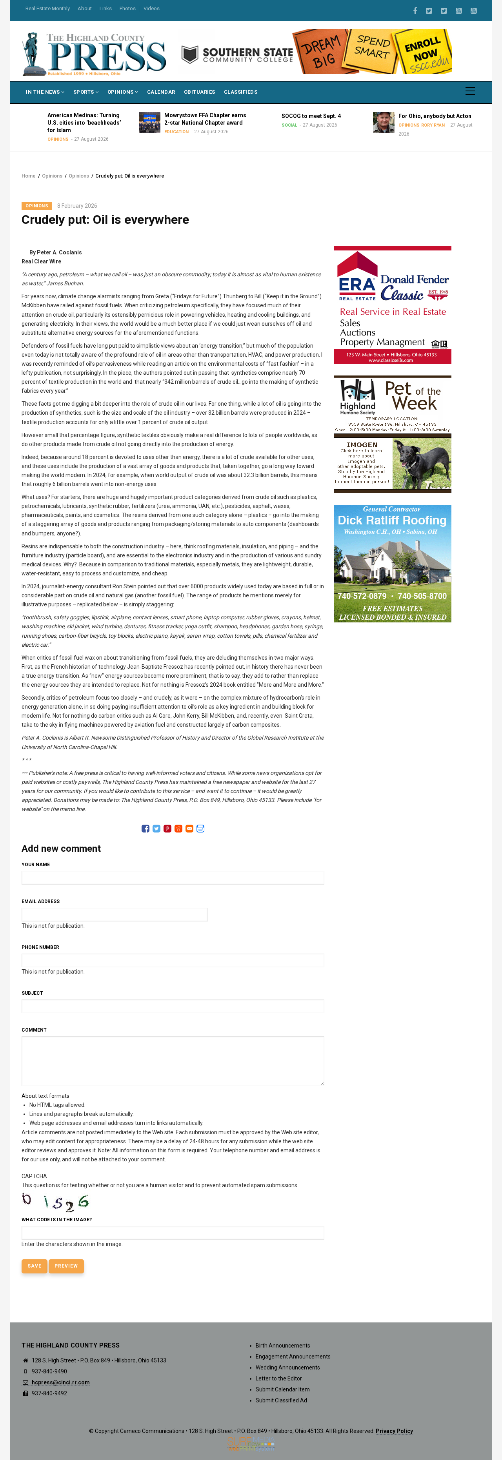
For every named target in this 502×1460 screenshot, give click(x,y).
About (85, 8)
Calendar (161, 92)
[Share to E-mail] (189, 828)
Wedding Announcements (288, 1367)
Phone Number (40, 947)
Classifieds (241, 92)
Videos (152, 8)
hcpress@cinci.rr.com (60, 1382)
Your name (36, 864)
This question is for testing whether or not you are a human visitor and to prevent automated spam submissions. (160, 1210)
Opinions (121, 92)
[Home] (95, 53)
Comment (34, 1030)
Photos (128, 8)
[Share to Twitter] (156, 828)
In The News (43, 92)
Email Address (41, 901)
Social (282, 125)
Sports (84, 92)
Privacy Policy (394, 1431)
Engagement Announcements (293, 1356)
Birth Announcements (283, 1345)
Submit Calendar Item (283, 1389)
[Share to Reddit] (178, 828)
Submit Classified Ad (281, 1400)
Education (170, 131)
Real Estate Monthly (47, 8)
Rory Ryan (426, 125)
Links (106, 8)
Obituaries (199, 92)
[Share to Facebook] (145, 828)
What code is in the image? (57, 1219)
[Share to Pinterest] (167, 828)
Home (29, 176)
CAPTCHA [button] (34, 1176)
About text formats (45, 1096)
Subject (32, 993)
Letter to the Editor (279, 1378)
